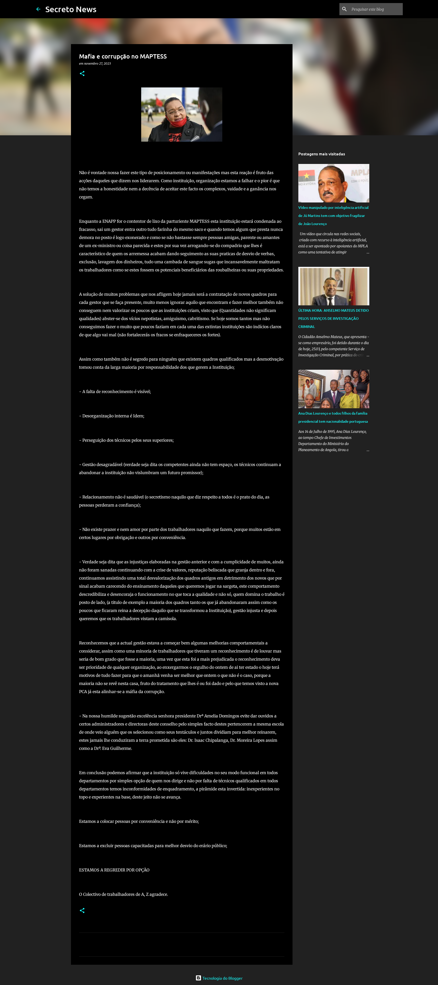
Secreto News (71, 9)
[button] (82, 73)
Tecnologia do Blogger (222, 977)
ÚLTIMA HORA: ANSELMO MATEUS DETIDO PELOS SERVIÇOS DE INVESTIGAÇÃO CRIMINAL (333, 318)
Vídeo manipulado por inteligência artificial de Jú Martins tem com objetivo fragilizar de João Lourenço (333, 215)
